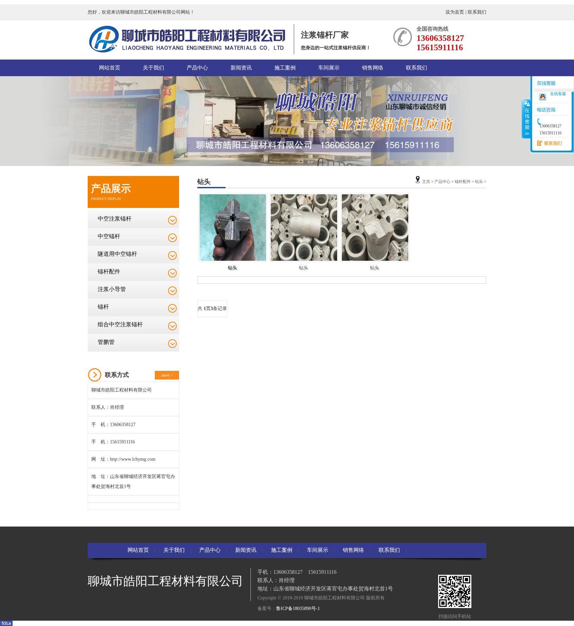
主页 (426, 181)
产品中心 (197, 68)
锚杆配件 (109, 271)
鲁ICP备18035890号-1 (298, 608)
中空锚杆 (109, 236)
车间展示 (328, 68)
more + (167, 375)
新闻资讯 (241, 68)
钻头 (479, 181)
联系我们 (477, 12)
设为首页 (455, 12)
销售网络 (372, 68)
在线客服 (558, 93)
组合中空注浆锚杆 (120, 324)
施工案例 (285, 68)
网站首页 (109, 68)
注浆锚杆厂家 (325, 35)
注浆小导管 (112, 289)
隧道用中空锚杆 (117, 254)
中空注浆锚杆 (115, 219)
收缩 (526, 118)
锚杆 (103, 307)
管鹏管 (106, 342)
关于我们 (153, 68)
